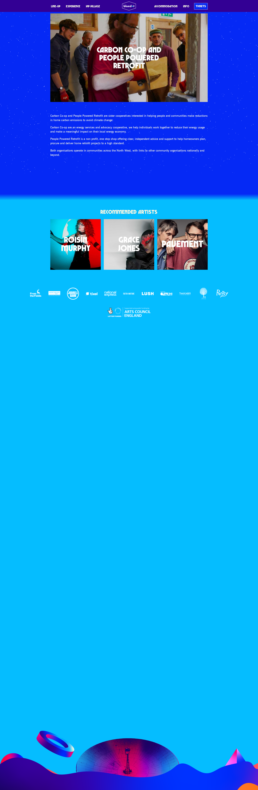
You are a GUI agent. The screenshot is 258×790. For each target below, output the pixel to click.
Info (186, 6)
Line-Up (55, 6)
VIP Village (93, 6)
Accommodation (166, 6)
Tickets (201, 6)
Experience (73, 6)
